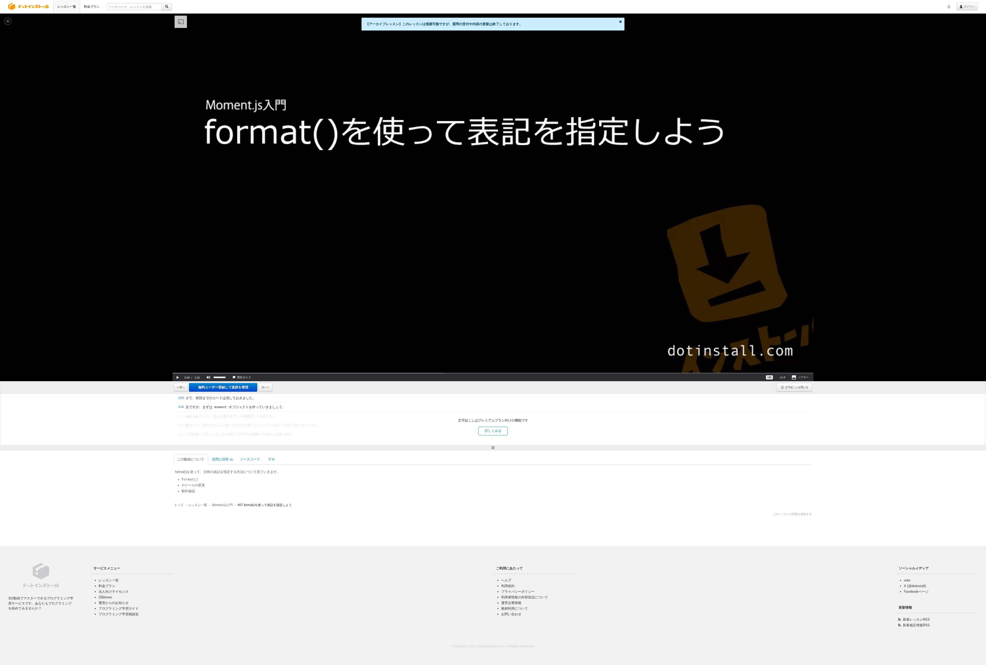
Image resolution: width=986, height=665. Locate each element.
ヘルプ (506, 580)
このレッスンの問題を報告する (792, 514)
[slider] (493, 373)
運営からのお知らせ (114, 603)
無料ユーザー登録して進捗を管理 (223, 387)
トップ (178, 505)
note (907, 580)
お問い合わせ (511, 614)
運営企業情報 (511, 603)
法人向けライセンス (114, 591)
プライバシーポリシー (518, 591)
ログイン (969, 6)
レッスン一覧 (67, 6)
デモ (271, 459)
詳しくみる (493, 431)
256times (105, 597)
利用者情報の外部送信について (524, 597)
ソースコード (250, 459)
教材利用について (514, 608)
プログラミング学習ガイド (119, 608)
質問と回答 (222, 459)
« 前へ (181, 387)
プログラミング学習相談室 (119, 614)
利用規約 (508, 586)
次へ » (265, 387)
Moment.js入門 (222, 505)
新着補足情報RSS (916, 625)
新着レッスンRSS (916, 619)
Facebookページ (916, 591)
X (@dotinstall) (915, 586)
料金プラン (91, 6)
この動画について (190, 459)
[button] (178, 377)
